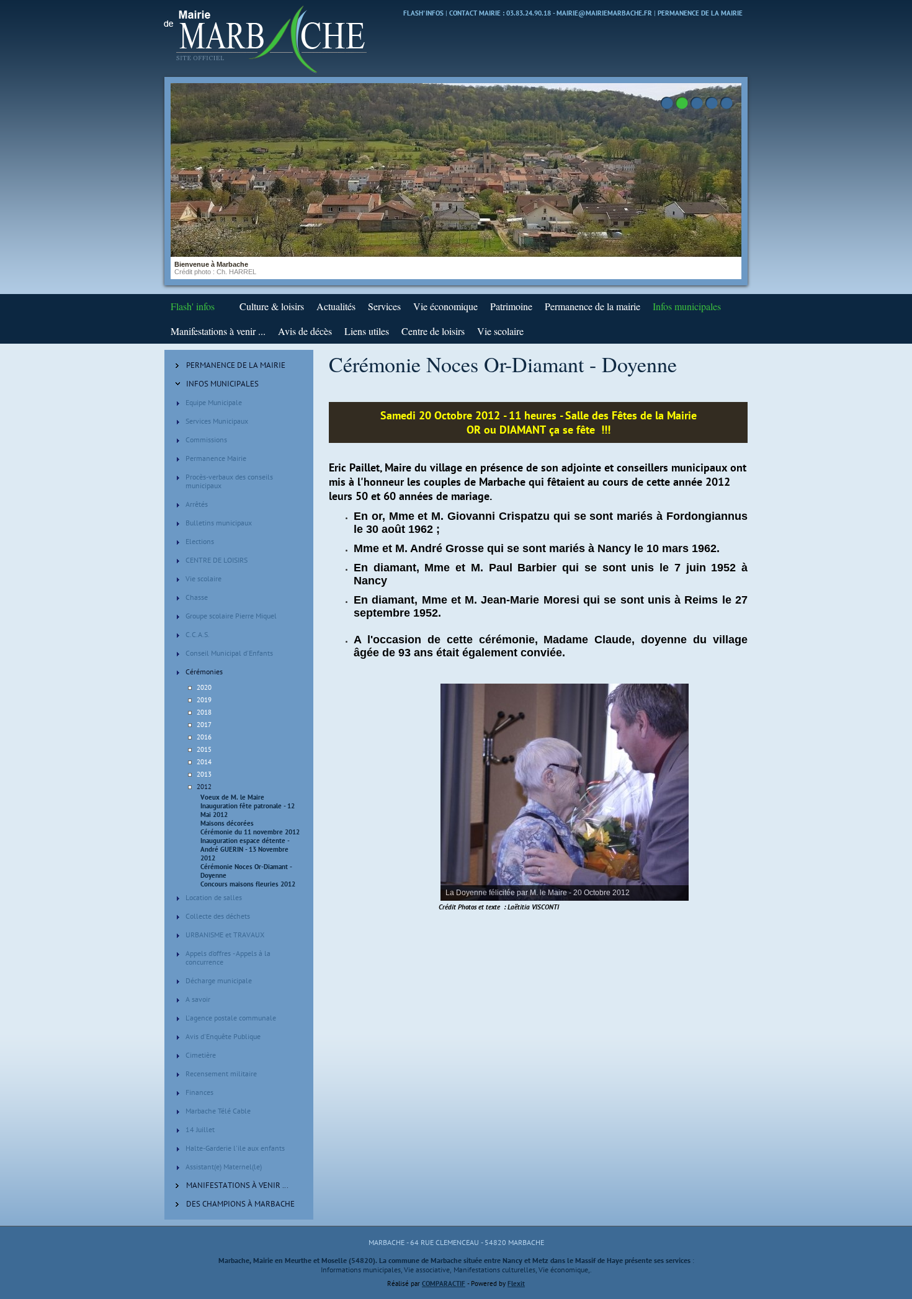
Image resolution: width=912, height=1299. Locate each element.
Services (384, 306)
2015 (204, 749)
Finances (199, 1092)
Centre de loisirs (433, 330)
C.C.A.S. (198, 634)
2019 (204, 699)
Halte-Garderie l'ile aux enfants (235, 1148)
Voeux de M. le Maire (232, 797)
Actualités (335, 306)
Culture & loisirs (271, 306)
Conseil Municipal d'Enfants (229, 653)
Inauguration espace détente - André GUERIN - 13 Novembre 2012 (244, 849)
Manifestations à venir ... (218, 330)
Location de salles (214, 897)
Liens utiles (366, 330)
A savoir (198, 999)
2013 (204, 774)
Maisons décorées (227, 823)
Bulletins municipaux (219, 522)
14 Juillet (200, 1129)
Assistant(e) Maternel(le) (224, 1166)
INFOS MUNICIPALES (222, 383)
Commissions (206, 439)
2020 (204, 687)
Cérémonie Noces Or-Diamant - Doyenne (246, 871)
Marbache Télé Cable (218, 1110)
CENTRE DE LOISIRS (217, 560)
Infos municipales (687, 306)
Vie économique (445, 306)
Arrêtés (197, 504)
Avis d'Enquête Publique (223, 1036)
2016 (204, 737)
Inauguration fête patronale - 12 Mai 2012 (247, 810)
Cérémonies (204, 671)
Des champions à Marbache (240, 1204)
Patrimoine (511, 306)
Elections (200, 541)
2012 (204, 786)
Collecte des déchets (218, 916)
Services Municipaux (217, 421)
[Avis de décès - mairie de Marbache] (227, 306)
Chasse (197, 597)
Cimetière (201, 1055)
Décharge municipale (219, 980)
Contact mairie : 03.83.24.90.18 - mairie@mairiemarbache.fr (550, 13)
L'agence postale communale (231, 1017)
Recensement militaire (221, 1073)
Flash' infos (423, 13)
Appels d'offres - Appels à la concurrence (228, 957)
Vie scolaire (500, 330)
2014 (204, 761)
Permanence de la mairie (700, 13)
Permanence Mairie (216, 458)
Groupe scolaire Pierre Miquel (231, 615)
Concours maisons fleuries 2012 (247, 884)
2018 (204, 712)
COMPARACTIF (443, 1283)
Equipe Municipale (214, 402)
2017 (204, 724)
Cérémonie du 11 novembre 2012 (250, 832)
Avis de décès (305, 330)
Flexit (516, 1283)
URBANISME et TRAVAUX (225, 934)
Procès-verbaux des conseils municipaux (229, 481)
